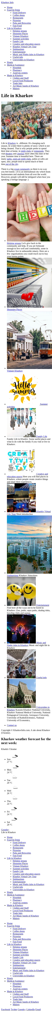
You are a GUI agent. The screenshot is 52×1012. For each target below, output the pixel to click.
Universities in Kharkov (24, 59)
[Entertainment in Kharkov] (21, 605)
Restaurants (18, 18)
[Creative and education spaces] (21, 474)
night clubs (26, 151)
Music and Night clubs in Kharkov (28, 54)
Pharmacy (17, 70)
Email (38, 1009)
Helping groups (20, 31)
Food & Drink (13, 10)
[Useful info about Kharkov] (21, 677)
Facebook (5, 1009)
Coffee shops (19, 15)
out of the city (11, 164)
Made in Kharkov (15, 75)
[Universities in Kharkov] (21, 707)
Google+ (5, 829)
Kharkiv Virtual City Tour (24, 46)
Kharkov (12, 143)
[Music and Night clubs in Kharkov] (21, 642)
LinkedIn (30, 1009)
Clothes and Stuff (21, 78)
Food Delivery (19, 12)
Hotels (10, 62)
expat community (22, 169)
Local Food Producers (23, 80)
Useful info (18, 57)
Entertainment (19, 52)
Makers (16, 88)
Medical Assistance (15, 65)
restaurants (39, 151)
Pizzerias (17, 20)
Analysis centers (20, 73)
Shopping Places (20, 33)
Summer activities (21, 39)
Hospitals (17, 67)
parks (9, 159)
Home (10, 7)
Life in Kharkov (14, 28)
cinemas (20, 153)
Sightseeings (18, 49)
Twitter (14, 1009)
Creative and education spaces (26, 44)
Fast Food (17, 25)
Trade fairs (17, 83)
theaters (8, 153)
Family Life (18, 41)
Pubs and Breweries (22, 23)
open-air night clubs (21, 159)
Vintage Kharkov (20, 36)
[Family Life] (21, 436)
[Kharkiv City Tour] (21, 511)
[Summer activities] (23, 404)
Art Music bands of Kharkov (26, 86)
